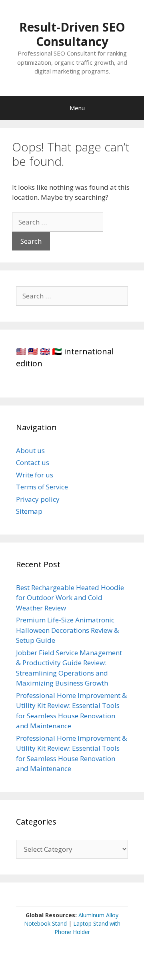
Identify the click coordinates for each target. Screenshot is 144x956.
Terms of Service (42, 486)
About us (30, 450)
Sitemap (29, 511)
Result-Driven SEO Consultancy (72, 34)
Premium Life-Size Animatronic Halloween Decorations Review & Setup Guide (67, 630)
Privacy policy (38, 499)
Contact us (32, 462)
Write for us (34, 474)
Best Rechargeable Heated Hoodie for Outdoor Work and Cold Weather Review (70, 597)
